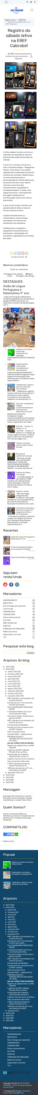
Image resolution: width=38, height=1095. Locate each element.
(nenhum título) (22, 491)
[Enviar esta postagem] (25, 257)
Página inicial (10, 20)
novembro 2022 (14, 696)
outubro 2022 (13, 693)
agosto (11, 927)
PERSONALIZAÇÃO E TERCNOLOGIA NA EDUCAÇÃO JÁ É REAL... (20, 739)
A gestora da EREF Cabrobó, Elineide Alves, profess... (18, 751)
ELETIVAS (7, 620)
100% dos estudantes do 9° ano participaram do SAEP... (19, 769)
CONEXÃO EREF (9, 614)
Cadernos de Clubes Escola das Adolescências (24, 351)
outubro (11, 932)
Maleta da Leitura (10, 632)
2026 (8, 782)
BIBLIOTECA (8, 603)
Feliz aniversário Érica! (16, 732)
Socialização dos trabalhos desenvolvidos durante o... (18, 755)
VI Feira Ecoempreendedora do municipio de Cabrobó (22, 548)
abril (10, 917)
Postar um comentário (19, 269)
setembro (12, 929)
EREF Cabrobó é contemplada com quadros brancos (20, 699)
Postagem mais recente (13, 274)
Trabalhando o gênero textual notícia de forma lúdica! (24, 387)
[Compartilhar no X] (15, 253)
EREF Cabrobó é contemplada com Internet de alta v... (20, 722)
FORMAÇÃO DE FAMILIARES (13, 629)
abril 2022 (12, 679)
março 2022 (12, 676)
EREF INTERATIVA (10, 623)
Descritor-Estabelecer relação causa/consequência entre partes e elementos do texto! (24, 408)
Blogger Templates (23, 1091)
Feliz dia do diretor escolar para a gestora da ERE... (20, 717)
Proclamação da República (17, 725)
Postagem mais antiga (25, 276)
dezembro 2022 (14, 773)
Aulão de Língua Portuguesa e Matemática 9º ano (16, 289)
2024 (8, 777)
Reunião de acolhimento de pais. (24, 455)
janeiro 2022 (13, 672)
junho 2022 (12, 684)
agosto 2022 (13, 689)
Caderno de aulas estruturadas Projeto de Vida (24, 445)
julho (10, 924)
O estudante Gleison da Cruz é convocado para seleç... (19, 713)
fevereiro (11, 912)
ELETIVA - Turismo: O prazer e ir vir (24, 427)
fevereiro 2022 (14, 674)
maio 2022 (12, 681)
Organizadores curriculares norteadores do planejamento (22, 367)
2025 (8, 780)
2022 (8, 669)
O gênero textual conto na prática (20, 759)
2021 (8, 667)
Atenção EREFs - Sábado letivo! (19, 734)
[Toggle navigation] (6, 2)
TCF (4, 637)
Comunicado (8, 609)
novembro (12, 934)
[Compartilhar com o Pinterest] (22, 253)
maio (10, 920)
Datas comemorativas (11, 617)
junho (10, 922)
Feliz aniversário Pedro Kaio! (18, 761)
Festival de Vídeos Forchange (23, 474)
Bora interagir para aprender (14, 606)
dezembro (12, 1011)
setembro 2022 (14, 691)
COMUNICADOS (9, 612)
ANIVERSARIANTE (10, 600)
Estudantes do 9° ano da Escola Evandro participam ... (20, 704)
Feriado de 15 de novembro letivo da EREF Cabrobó (20, 728)
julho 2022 (12, 686)
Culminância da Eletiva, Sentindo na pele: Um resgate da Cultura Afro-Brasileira (25, 511)
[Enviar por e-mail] (11, 253)
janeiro (11, 910)
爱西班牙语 (19, 1093)
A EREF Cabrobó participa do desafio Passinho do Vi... (18, 765)
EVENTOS (22, 20)
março (10, 915)
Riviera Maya (8, 1093)
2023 (8, 775)
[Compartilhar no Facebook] (19, 253)
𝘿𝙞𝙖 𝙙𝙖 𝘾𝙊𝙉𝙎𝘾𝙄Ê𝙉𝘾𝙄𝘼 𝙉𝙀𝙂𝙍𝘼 (20, 743)
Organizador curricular (12, 634)
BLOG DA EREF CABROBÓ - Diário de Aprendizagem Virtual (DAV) (17, 1085)
